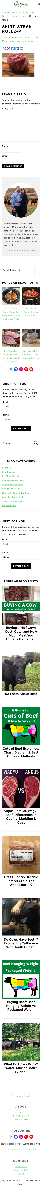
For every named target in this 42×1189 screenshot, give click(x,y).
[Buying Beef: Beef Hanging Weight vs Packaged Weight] (21, 998)
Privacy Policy (21, 1116)
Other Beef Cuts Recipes (14, 497)
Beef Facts (7, 468)
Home (5, 13)
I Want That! (21, 428)
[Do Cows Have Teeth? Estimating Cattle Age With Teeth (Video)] (21, 936)
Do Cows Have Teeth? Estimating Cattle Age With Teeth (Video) (21, 943)
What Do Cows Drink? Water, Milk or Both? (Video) (21, 1068)
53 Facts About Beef (21, 694)
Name (5, 146)
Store (21, 1174)
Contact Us (21, 1166)
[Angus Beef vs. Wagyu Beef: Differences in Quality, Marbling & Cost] (21, 807)
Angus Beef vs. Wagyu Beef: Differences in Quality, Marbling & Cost (21, 816)
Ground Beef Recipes (12, 484)
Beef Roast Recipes (11, 476)
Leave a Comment (25, 41)
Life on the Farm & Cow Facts (16, 493)
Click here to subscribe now (21, 1149)
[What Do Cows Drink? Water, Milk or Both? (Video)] (21, 1060)
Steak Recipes (9, 505)
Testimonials (21, 1170)
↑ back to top (21, 1096)
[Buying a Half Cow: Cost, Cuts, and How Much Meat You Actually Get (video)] (21, 624)
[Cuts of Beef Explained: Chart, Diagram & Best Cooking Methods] (21, 745)
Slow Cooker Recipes (12, 501)
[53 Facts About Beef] (21, 690)
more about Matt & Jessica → (21, 250)
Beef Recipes (8, 472)
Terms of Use (21, 1119)
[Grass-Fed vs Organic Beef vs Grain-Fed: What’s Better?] (21, 873)
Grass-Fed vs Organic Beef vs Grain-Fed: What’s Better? (21, 881)
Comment (7, 109)
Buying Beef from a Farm (14, 480)
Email (4, 156)
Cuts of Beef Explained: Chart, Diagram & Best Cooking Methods (21, 752)
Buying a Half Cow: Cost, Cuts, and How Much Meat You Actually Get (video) (21, 633)
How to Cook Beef (11, 489)
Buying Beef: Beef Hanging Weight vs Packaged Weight (21, 1005)
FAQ (21, 1112)
